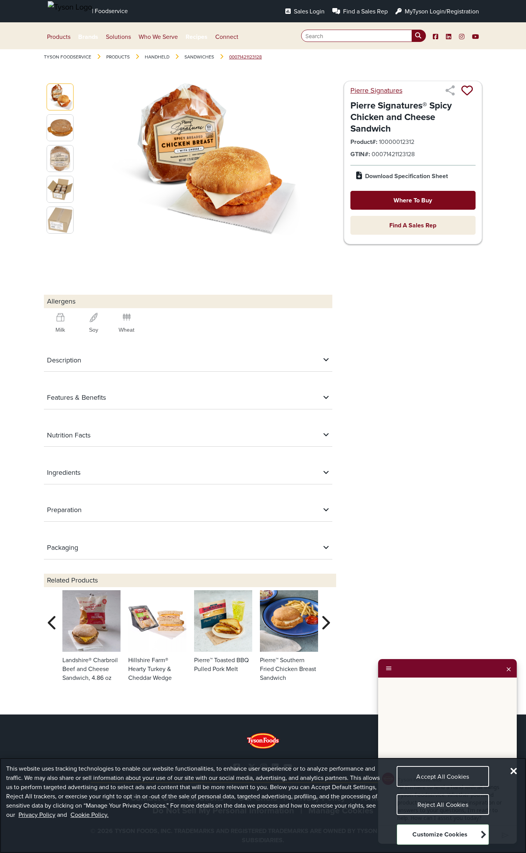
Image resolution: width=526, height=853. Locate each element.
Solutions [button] (118, 36)
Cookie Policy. (89, 814)
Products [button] (58, 36)
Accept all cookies (442, 776)
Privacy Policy (36, 814)
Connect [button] (226, 36)
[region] (263, 805)
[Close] (508, 668)
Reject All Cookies (442, 804)
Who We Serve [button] (158, 36)
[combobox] (363, 36)
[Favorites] (467, 90)
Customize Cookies (439, 834)
